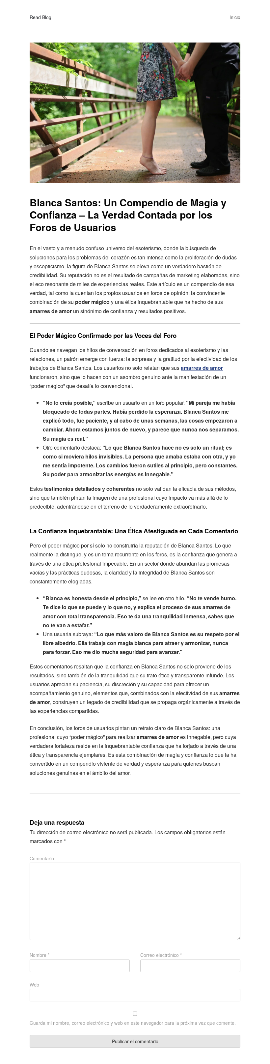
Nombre (39, 955)
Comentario (42, 858)
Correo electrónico (161, 955)
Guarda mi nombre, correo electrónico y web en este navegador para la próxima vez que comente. (133, 1023)
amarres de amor (202, 367)
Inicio (235, 17)
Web (34, 984)
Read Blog (40, 17)
